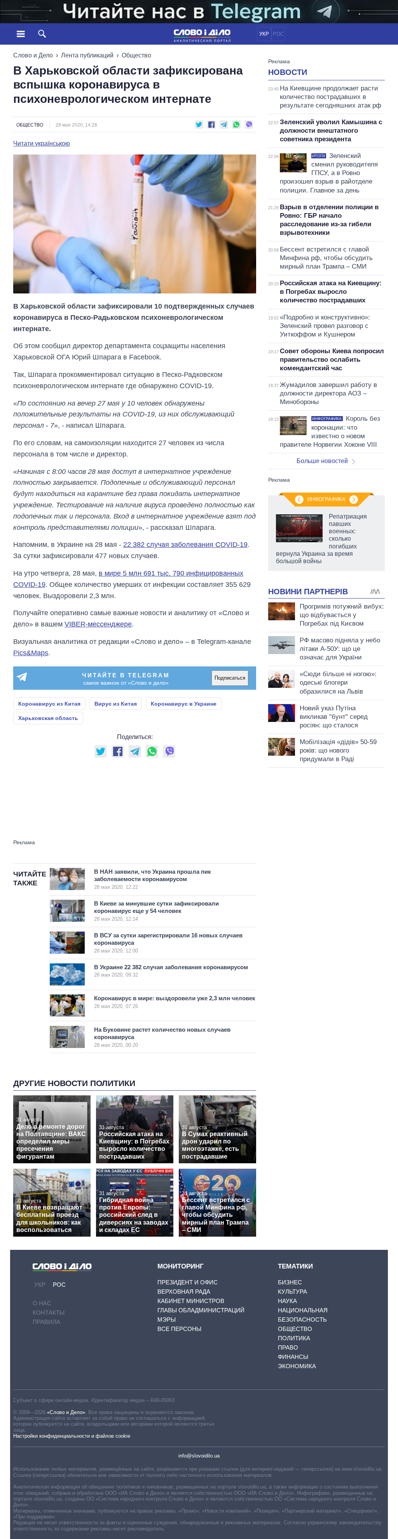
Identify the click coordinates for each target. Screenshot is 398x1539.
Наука (287, 1301)
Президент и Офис (187, 1282)
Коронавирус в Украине (183, 704)
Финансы (293, 1356)
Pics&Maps (30, 653)
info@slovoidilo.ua (199, 1456)
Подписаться (230, 678)
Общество (136, 55)
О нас (42, 1303)
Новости (287, 72)
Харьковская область (48, 718)
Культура (292, 1291)
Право (288, 1347)
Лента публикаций (87, 55)
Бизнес (290, 1282)
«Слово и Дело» (66, 1412)
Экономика (297, 1366)
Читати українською (41, 144)
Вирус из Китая (115, 704)
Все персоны (179, 1329)
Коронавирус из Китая (49, 704)
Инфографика (326, 499)
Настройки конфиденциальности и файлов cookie (71, 1436)
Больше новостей (322, 461)
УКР (264, 33)
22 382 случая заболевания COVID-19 (185, 544)
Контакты (49, 1312)
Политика (294, 1338)
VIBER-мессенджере (98, 624)
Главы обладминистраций (200, 1310)
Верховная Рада (183, 1291)
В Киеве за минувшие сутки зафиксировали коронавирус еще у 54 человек (156, 911)
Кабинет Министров (190, 1301)
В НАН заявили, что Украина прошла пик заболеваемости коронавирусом (152, 879)
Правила (46, 1322)
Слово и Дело (33, 55)
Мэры (166, 1319)
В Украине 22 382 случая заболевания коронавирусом (171, 971)
